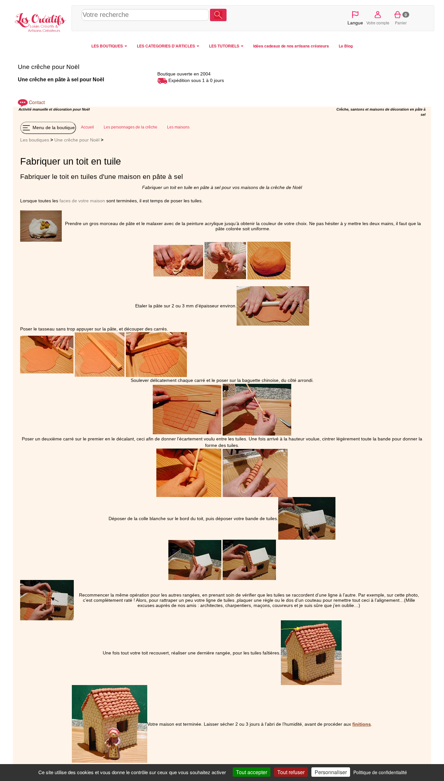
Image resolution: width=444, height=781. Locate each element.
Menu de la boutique (53, 127)
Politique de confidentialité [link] (380, 772)
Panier (401, 18)
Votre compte (377, 22)
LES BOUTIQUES (107, 46)
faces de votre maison (82, 200)
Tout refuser (291, 772)
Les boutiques (34, 139)
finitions (361, 724)
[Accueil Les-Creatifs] (41, 21)
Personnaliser (331, 772)
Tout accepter (251, 772)
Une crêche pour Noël (76, 139)
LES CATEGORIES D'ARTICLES (166, 46)
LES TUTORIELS (224, 46)
